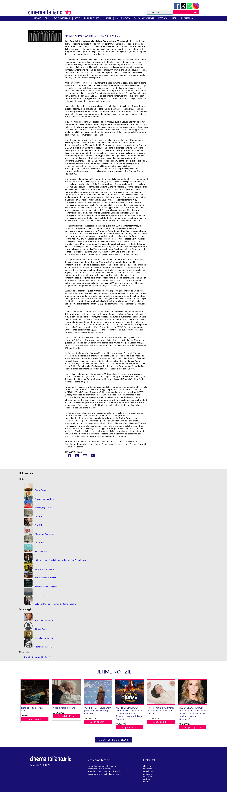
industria (187, 18)
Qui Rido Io (39, 525)
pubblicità (147, 774)
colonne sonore (144, 18)
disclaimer (148, 776)
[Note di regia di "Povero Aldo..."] (35, 692)
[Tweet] (184, 7)
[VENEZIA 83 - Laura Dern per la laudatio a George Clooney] (98, 692)
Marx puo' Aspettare (44, 534)
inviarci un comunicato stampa (102, 766)
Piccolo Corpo (41, 551)
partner (146, 779)
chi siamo (147, 766)
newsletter (148, 771)
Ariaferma (39, 516)
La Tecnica (39, 595)
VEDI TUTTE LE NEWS (113, 739)
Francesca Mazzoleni (44, 620)
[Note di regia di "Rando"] (66, 692)
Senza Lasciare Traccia (45, 577)
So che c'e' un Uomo (44, 569)
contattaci (147, 768)
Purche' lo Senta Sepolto (46, 586)
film (47, 18)
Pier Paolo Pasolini (43, 646)
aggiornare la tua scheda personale (104, 774)
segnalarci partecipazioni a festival (104, 771)
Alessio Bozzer (41, 629)
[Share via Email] (85, 456)
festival (163, 18)
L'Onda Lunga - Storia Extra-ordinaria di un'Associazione (60, 560)
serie (77, 18)
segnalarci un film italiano (99, 768)
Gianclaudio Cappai (43, 638)
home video (122, 18)
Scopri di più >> (35, 718)
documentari (62, 18)
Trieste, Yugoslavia (43, 507)
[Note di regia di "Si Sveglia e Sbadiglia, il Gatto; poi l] (161, 692)
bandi (145, 781)
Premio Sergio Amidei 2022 (37, 657)
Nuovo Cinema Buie (44, 499)
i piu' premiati (92, 18)
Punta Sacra (40, 490)
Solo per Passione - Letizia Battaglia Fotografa (56, 603)
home (37, 18)
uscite (107, 18)
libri (174, 18)
